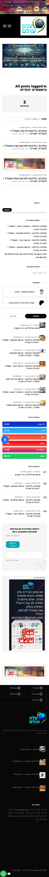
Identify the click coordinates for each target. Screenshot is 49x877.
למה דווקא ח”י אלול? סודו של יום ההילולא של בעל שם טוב (24, 854)
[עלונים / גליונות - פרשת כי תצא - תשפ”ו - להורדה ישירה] (42, 390)
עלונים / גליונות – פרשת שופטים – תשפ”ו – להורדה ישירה (24, 833)
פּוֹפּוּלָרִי (36, 316)
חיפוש (7, 210)
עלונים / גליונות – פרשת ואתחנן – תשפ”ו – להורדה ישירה (24, 847)
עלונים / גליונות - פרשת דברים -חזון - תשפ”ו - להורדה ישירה (22, 380)
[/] (9, 26)
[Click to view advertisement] (24, 7)
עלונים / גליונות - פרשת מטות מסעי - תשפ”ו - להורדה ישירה (22, 406)
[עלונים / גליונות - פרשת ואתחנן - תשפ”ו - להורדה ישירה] (42, 338)
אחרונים (13, 316)
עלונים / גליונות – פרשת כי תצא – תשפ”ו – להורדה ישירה (24, 826)
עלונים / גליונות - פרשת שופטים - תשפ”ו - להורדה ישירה (23, 354)
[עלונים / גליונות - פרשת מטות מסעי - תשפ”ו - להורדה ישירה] (42, 403)
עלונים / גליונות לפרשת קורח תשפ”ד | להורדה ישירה (25, 147)
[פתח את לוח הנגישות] (5, 440)
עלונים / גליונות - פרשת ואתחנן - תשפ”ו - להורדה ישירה (20, 341)
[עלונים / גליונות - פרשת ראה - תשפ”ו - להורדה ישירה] (42, 364)
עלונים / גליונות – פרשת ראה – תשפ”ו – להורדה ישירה (24, 840)
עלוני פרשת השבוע (39, 127)
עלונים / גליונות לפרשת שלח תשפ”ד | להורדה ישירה (25, 180)
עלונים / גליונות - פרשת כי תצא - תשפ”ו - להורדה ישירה (20, 393)
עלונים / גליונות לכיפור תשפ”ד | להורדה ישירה (28, 132)
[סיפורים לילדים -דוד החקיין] (42, 325)
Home (44, 119)
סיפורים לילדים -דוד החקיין (26, 328)
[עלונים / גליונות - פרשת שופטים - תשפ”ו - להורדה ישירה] (42, 351)
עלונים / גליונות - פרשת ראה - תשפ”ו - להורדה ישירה (21, 367)
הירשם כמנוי (13, 544)
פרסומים (36, 325)
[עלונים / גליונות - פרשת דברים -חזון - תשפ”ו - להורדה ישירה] (42, 377)
